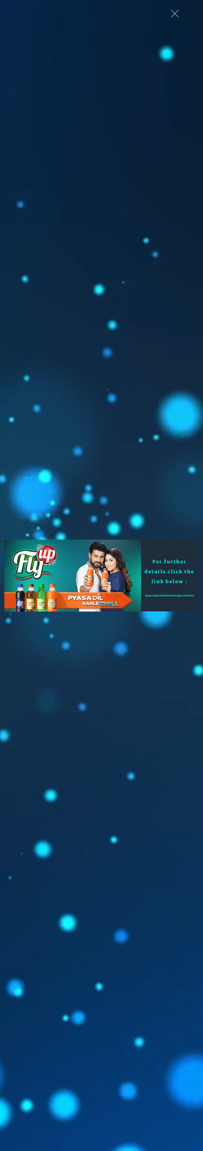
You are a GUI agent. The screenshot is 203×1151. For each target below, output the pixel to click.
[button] (174, 13)
